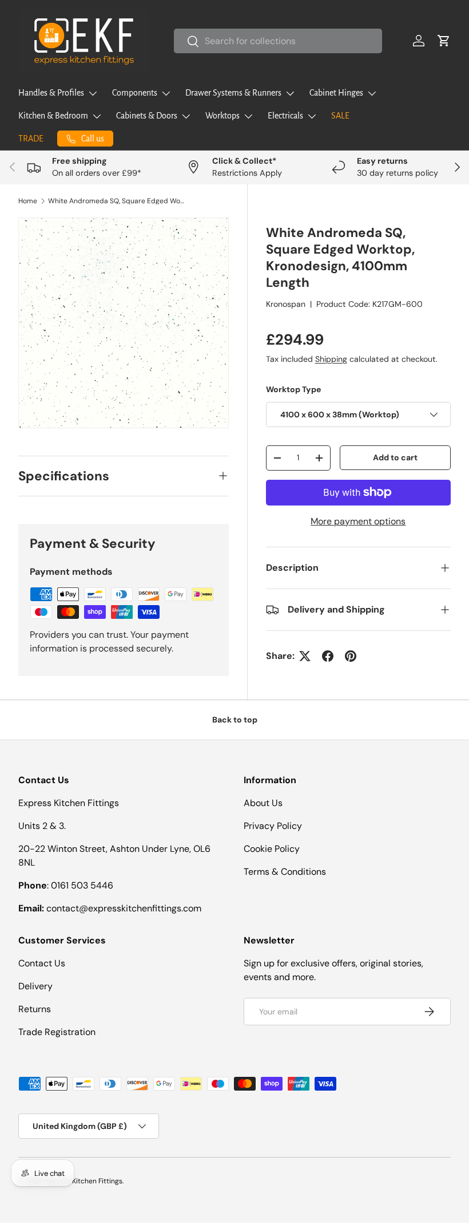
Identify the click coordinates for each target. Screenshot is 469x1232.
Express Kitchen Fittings (83, 1181)
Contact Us (41, 963)
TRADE (30, 138)
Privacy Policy (273, 826)
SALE (340, 115)
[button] (443, 40)
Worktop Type (293, 389)
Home (27, 201)
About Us (263, 803)
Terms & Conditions (285, 872)
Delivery (35, 986)
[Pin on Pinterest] (350, 656)
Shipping (331, 359)
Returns (34, 1009)
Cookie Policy (272, 849)
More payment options (358, 521)
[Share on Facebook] (327, 656)
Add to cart (395, 457)
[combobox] (278, 41)
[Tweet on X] (304, 656)
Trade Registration (57, 1032)
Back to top (234, 719)
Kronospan (285, 304)
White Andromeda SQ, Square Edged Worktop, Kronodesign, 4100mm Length (116, 201)
